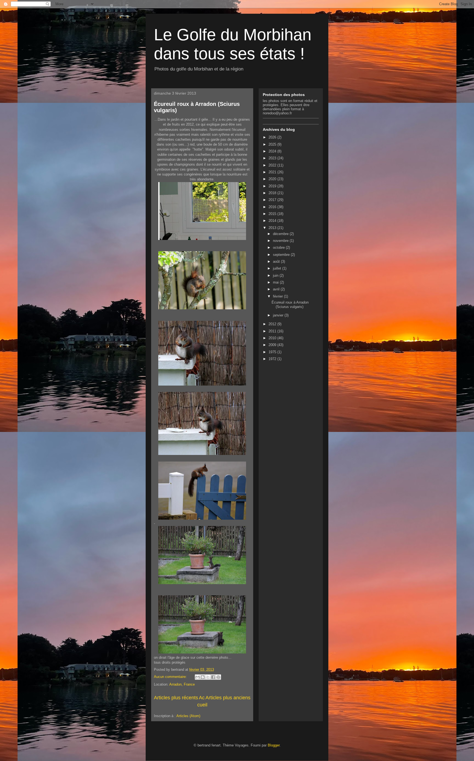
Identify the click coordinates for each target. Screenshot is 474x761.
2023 (273, 158)
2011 (273, 331)
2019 (273, 186)
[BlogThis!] (202, 677)
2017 (273, 200)
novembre (281, 241)
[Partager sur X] (208, 677)
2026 (273, 137)
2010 (273, 338)
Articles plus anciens (227, 697)
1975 (273, 352)
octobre (279, 247)
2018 (273, 193)
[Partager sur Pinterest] (218, 677)
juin (276, 275)
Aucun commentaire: (171, 677)
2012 (273, 324)
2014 (273, 221)
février (278, 296)
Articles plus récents (176, 697)
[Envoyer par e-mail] (197, 677)
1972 (273, 359)
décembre (281, 234)
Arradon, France (182, 684)
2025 (273, 144)
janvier (278, 315)
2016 (273, 207)
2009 (273, 345)
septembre (282, 255)
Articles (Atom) (188, 716)
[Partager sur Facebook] (213, 677)
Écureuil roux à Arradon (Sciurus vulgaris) (290, 304)
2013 (273, 228)
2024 (273, 151)
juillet (277, 268)
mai (276, 282)
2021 (273, 172)
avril (277, 289)
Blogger (274, 745)
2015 (273, 214)
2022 (273, 165)
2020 (273, 179)
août (277, 261)
